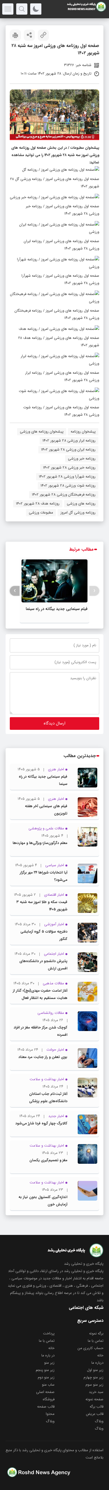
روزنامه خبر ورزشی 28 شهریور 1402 (69, 468)
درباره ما (97, 1363)
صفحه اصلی (45, 1392)
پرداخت (48, 1333)
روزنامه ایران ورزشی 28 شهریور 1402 (68, 450)
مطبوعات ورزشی (41, 513)
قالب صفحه (45, 1407)
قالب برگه (96, 1407)
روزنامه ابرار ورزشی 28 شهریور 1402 (69, 441)
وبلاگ (99, 1421)
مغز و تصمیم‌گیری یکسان (48, 1160)
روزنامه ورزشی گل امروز (78, 513)
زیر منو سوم (94, 1385)
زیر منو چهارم (93, 1377)
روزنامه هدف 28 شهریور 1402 (38, 504)
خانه (51, 1348)
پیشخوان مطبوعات (84, 148)
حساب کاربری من (90, 1348)
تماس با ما (95, 1341)
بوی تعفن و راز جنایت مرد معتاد (42, 1057)
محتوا (50, 1414)
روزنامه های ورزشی (81, 504)
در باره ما (47, 1355)
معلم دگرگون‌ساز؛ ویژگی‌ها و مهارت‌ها (40, 843)
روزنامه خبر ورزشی (82, 459)
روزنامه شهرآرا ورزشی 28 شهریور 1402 (67, 477)
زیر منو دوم (46, 1377)
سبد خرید (96, 1392)
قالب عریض (94, 1414)
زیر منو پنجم (45, 1370)
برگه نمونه (96, 1333)
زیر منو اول (95, 1370)
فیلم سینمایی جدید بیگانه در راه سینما (56, 609)
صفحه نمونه (94, 1399)
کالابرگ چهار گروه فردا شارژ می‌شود (41, 1123)
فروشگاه (48, 1399)
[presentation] (94, 591)
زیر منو (49, 1363)
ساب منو (48, 1385)
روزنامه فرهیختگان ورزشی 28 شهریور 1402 (64, 495)
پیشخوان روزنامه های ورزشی (41, 432)
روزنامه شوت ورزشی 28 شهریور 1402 (68, 486)
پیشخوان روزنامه (83, 432)
